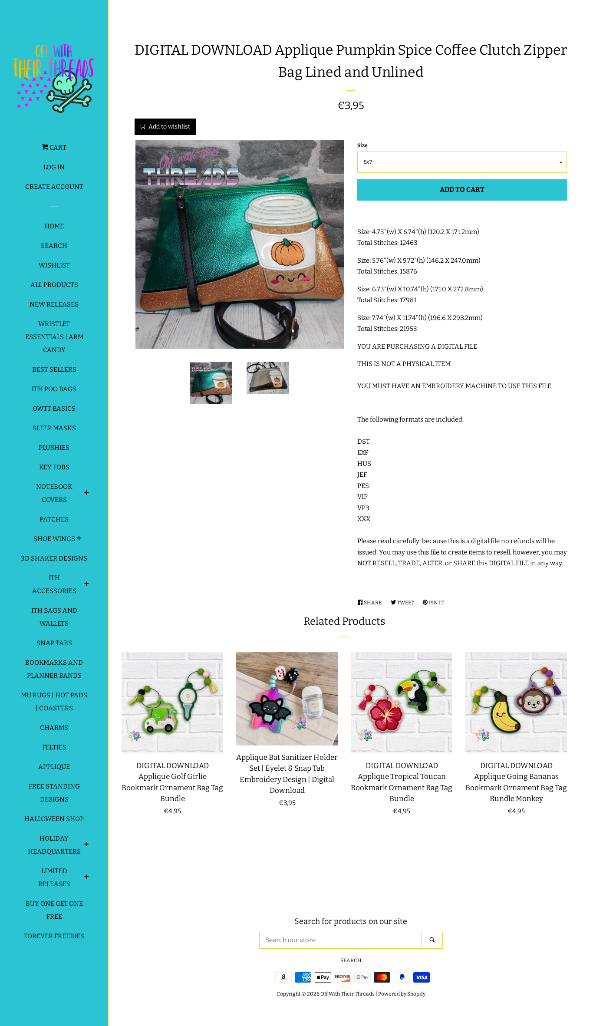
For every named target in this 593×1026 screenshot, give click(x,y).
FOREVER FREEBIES (54, 936)
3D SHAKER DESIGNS (54, 558)
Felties (54, 747)
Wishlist (54, 265)
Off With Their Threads (347, 994)
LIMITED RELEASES (54, 877)
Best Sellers (54, 369)
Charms (54, 728)
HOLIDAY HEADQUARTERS (54, 845)
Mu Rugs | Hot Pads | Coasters (54, 701)
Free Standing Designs (54, 792)
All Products (54, 285)
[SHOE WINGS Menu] (79, 539)
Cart (57, 148)
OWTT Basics (54, 408)
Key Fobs (54, 467)
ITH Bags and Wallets (54, 617)
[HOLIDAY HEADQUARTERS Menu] (86, 845)
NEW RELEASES (54, 304)
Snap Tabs (54, 643)
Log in (54, 167)
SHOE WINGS (54, 539)
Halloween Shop (54, 819)
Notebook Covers (54, 493)
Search (54, 246)
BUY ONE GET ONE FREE (54, 910)
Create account (54, 187)
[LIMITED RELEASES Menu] (86, 878)
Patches (54, 519)
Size (362, 145)
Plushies (54, 448)
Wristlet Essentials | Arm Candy (54, 337)
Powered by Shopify (401, 994)
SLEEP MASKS (54, 428)
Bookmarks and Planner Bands (54, 669)
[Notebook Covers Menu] (86, 493)
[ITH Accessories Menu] (86, 585)
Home (54, 226)
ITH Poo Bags (54, 389)
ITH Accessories (54, 584)
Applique (54, 767)
